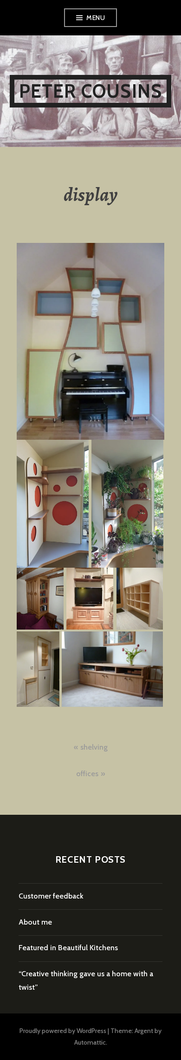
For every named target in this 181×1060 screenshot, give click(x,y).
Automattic (90, 1042)
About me (35, 922)
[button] (90, 341)
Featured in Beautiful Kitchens (68, 947)
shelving (94, 747)
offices (87, 773)
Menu (95, 17)
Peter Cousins (90, 91)
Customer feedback (51, 896)
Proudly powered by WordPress (62, 1030)
